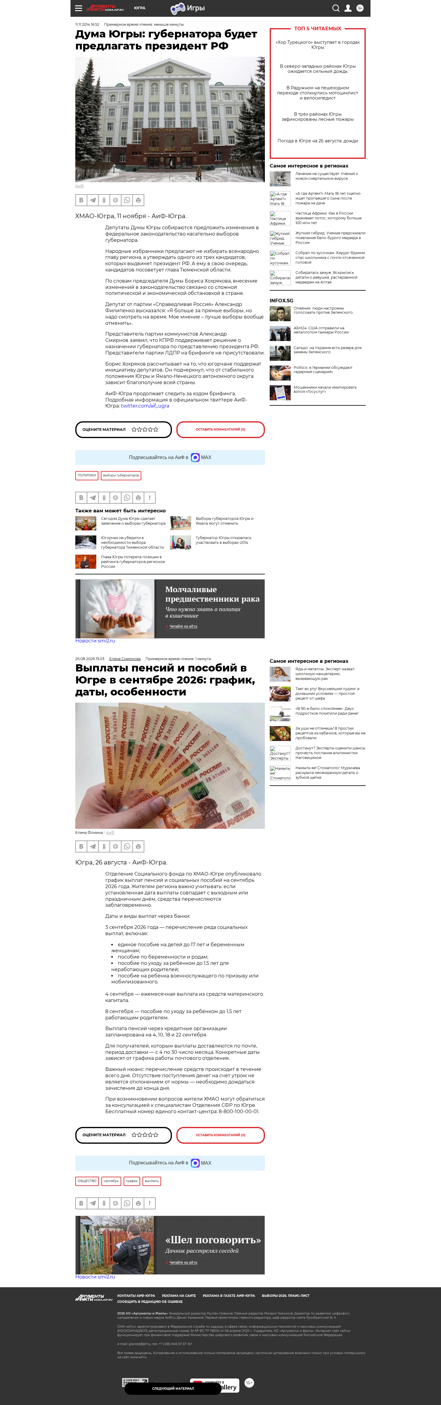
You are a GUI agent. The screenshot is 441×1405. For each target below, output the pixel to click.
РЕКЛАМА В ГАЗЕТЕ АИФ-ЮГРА (229, 1296)
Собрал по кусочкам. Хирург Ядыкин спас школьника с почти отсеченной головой (330, 257)
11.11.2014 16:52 (87, 24)
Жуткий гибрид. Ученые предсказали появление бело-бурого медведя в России (330, 238)
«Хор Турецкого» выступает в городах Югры (318, 45)
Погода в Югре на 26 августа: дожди (318, 141)
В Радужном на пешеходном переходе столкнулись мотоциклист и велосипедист (317, 93)
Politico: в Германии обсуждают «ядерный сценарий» (323, 370)
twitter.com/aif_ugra (145, 406)
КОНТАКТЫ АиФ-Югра (136, 1296)
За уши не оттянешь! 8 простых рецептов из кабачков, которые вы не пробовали (330, 733)
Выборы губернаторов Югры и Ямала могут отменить (225, 521)
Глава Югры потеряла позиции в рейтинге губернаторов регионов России (133, 562)
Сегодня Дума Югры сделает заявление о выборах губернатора (133, 521)
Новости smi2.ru (95, 641)
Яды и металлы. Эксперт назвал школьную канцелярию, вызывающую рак (325, 674)
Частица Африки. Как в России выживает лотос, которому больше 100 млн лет (329, 218)
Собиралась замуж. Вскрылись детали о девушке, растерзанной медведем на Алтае (326, 277)
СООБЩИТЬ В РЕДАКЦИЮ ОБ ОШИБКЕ (150, 1302)
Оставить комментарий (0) (220, 429)
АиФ (79, 186)
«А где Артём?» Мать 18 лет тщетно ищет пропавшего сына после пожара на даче (328, 198)
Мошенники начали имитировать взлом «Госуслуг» (325, 389)
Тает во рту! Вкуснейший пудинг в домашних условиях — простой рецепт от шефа (327, 693)
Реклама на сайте (179, 1296)
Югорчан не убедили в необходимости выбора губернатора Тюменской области (132, 542)
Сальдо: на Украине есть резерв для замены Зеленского (328, 350)
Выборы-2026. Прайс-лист (285, 1296)
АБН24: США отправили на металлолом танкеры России (321, 330)
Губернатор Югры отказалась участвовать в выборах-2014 (223, 540)
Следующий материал (173, 1389)
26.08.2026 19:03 (89, 659)
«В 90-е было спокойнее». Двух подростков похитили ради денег (327, 711)
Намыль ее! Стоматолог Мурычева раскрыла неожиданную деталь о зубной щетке (328, 773)
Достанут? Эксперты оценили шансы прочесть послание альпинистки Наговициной (330, 753)
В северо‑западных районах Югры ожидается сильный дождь (318, 69)
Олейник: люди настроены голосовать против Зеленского (323, 310)
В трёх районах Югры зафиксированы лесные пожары (318, 117)
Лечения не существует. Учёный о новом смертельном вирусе (327, 176)
